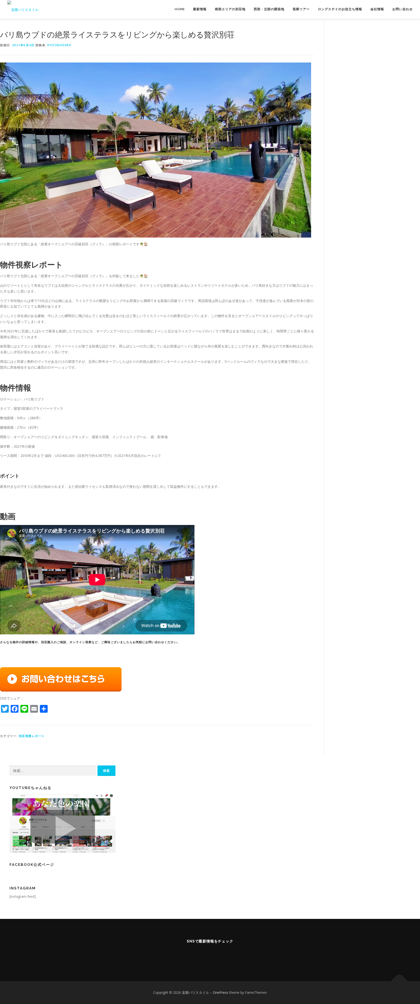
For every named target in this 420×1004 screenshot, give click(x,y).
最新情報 (200, 9)
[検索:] (52, 770)
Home (180, 9)
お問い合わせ (402, 9)
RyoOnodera (59, 45)
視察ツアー (301, 9)
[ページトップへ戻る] (399, 981)
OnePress (220, 992)
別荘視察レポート (32, 736)
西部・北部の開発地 (269, 9)
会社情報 (377, 9)
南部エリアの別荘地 (230, 9)
